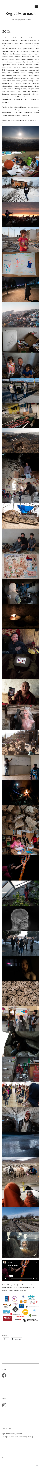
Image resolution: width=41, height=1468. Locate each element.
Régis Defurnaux (20, 13)
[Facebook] (4, 1375)
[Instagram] (4, 1405)
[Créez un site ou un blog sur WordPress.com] (2, 1458)
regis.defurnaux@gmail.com (12, 1434)
